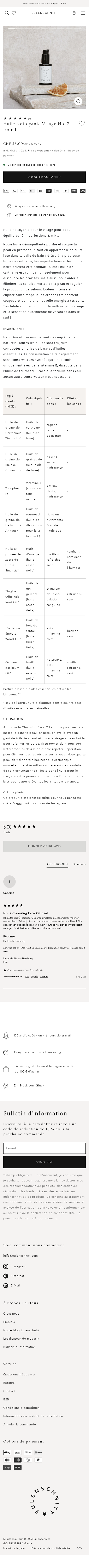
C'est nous (11, 1313)
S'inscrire (44, 1162)
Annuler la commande (19, 1424)
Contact (9, 1391)
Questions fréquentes (19, 1374)
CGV (79, 1548)
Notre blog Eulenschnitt (21, 1330)
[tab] (57, 865)
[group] (44, 827)
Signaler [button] (34, 976)
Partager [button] (44, 976)
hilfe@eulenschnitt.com (20, 1256)
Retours (9, 1383)
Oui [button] (27, 976)
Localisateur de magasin (21, 1338)
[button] (75, 13)
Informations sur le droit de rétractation (33, 1416)
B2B (6, 1399)
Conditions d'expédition (21, 1408)
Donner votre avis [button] (44, 846)
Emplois (9, 1322)
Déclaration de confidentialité (51, 1548)
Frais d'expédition (39, 150)
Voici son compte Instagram (45, 803)
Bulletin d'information (19, 1347)
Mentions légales (14, 1548)
